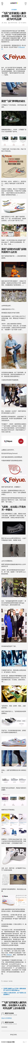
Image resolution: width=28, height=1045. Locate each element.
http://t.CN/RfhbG (6, 1018)
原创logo (9, 955)
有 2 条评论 (23, 22)
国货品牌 (5, 981)
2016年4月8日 (13, 22)
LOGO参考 (14, 9)
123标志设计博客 (10, 1042)
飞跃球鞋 (10, 981)
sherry (5, 22)
